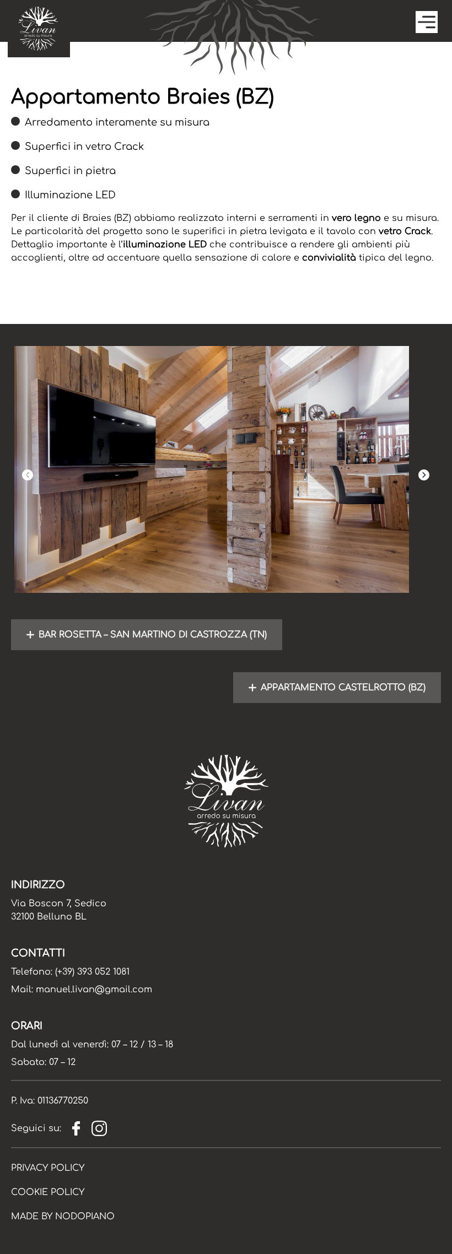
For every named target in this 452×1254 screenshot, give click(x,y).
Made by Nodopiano (63, 1216)
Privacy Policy (47, 1168)
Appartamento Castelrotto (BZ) (343, 688)
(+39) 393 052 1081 (92, 972)
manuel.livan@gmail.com (94, 989)
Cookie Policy (47, 1192)
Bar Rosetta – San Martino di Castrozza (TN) (153, 635)
